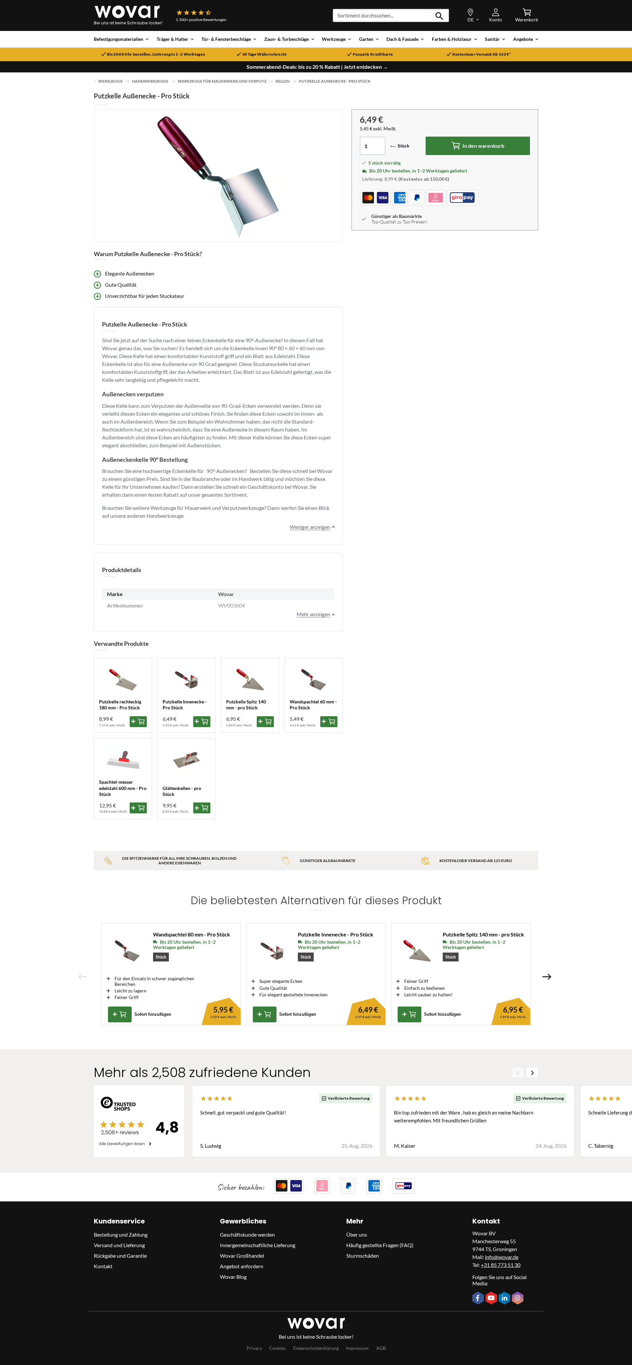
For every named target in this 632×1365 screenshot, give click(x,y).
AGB (381, 1348)
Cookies (277, 1348)
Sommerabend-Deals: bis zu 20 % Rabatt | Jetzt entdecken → (317, 67)
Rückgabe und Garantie (120, 1255)
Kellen (283, 81)
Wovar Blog (233, 1276)
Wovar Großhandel (242, 1255)
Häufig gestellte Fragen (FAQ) (379, 1245)
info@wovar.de (501, 1257)
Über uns (356, 1234)
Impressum (357, 1348)
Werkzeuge (110, 81)
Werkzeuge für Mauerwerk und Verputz (222, 81)
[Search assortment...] (439, 15)
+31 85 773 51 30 (500, 1265)
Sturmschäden (362, 1255)
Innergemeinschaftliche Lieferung (257, 1245)
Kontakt (103, 1266)
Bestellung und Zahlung (120, 1234)
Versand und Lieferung (119, 1245)
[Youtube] (492, 1298)
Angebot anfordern (241, 1266)
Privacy (254, 1348)
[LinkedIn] (505, 1298)
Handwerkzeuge (150, 81)
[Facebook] (479, 1298)
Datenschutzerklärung (316, 1348)
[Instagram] (518, 1298)
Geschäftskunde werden (247, 1234)
